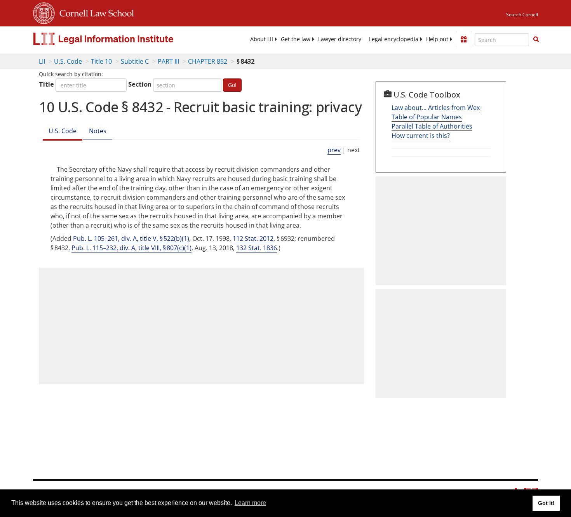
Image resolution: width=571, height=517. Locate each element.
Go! (232, 85)
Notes (97, 131)
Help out (437, 39)
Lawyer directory (339, 39)
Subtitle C (135, 61)
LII (42, 61)
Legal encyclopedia (393, 39)
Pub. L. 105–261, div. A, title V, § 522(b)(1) (131, 238)
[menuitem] (261, 39)
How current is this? (421, 135)
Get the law (295, 39)
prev (334, 150)
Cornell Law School (94, 12)
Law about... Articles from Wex (436, 107)
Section (139, 84)
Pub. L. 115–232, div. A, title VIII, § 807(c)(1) (131, 248)
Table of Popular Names (427, 117)
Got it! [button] (546, 503)
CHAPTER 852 (207, 61)
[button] (536, 39)
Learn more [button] (250, 503)
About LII (261, 39)
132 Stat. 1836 (256, 248)
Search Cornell (522, 14)
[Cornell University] (44, 12)
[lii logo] (120, 38)
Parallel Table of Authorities (432, 126)
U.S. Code (68, 61)
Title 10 (101, 61)
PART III (168, 61)
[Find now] (536, 39)
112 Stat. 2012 (253, 238)
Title (46, 84)
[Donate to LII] (464, 39)
